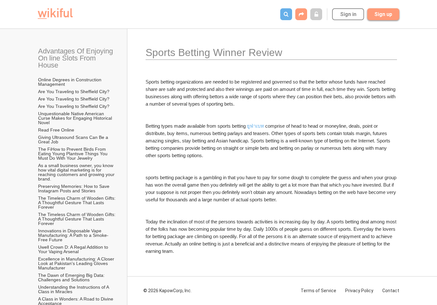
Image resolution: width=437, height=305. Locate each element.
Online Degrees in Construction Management (70, 82)
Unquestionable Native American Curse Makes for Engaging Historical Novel (75, 118)
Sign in (348, 14)
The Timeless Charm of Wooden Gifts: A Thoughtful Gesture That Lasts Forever (77, 203)
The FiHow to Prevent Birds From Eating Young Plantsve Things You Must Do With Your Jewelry (73, 154)
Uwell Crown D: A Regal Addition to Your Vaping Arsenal (73, 249)
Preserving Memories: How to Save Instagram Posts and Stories (74, 188)
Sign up (383, 14)
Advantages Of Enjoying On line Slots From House (76, 58)
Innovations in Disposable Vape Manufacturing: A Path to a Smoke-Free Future (73, 235)
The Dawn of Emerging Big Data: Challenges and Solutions (72, 277)
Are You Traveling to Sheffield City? (73, 91)
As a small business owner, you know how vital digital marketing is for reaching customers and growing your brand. (77, 172)
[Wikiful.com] (55, 13)
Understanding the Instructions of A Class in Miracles (74, 289)
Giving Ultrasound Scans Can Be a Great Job (73, 139)
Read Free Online (56, 129)
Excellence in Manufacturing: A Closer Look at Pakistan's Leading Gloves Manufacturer (76, 263)
